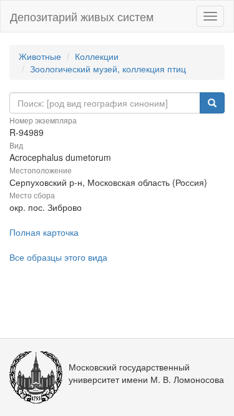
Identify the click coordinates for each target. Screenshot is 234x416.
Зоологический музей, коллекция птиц (108, 68)
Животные (40, 56)
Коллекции (97, 56)
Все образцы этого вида (58, 257)
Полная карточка (44, 232)
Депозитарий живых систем (82, 16)
